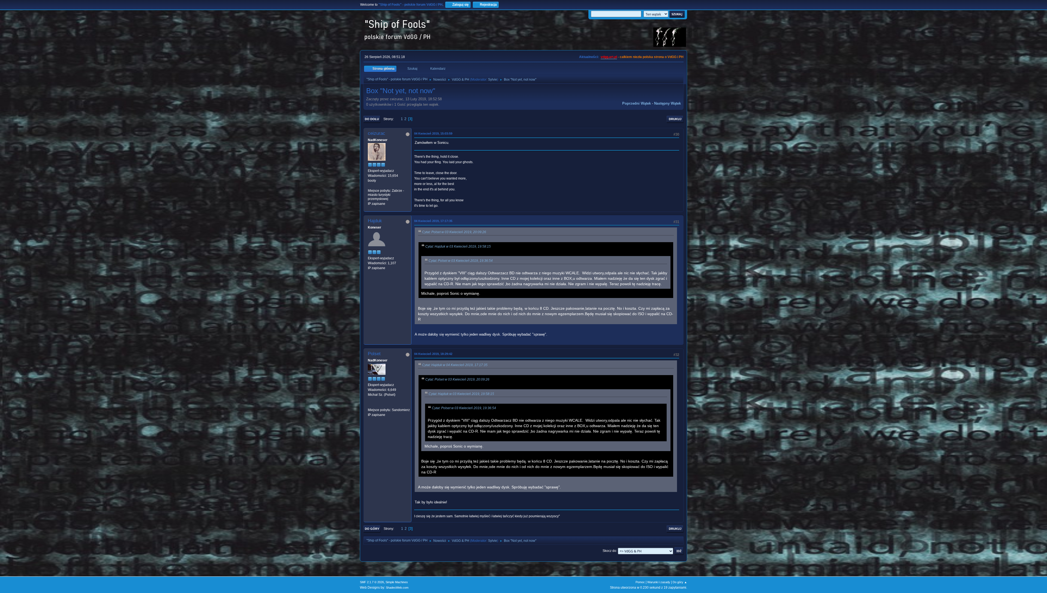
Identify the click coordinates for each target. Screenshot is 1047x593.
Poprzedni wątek (636, 103)
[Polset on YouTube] (370, 405)
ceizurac (376, 133)
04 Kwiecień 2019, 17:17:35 (433, 221)
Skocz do (609, 551)
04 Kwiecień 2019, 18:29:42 (433, 353)
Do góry (372, 528)
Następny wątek (667, 103)
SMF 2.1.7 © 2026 (372, 582)
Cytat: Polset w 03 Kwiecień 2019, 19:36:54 (461, 261)
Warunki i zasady (658, 582)
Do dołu (372, 119)
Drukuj (675, 119)
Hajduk (375, 220)
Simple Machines (397, 582)
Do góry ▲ (680, 582)
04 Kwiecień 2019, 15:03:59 (433, 133)
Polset (374, 353)
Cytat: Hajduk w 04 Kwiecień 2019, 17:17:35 (455, 365)
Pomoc (640, 582)
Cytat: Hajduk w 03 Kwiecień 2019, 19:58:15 (458, 246)
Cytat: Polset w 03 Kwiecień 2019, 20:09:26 (454, 232)
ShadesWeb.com (397, 587)
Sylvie (492, 79)
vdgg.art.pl (609, 57)
